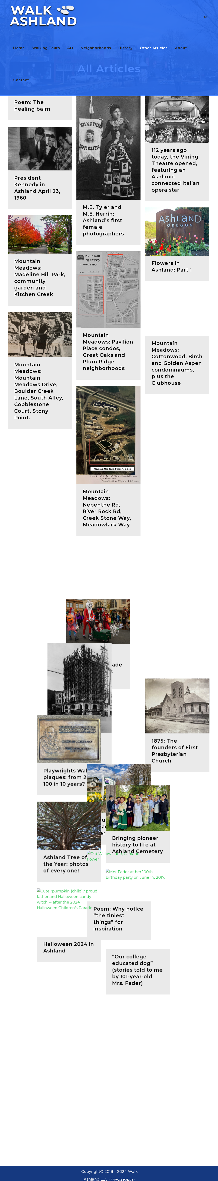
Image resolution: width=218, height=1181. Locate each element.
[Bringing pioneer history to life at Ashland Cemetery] (108, 946)
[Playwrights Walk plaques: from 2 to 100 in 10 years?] (40, 866)
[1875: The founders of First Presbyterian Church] (177, 839)
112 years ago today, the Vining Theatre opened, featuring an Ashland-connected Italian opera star (176, 170)
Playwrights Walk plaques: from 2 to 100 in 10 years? (39, 904)
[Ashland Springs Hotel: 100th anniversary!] (108, 841)
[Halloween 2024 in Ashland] (40, 1039)
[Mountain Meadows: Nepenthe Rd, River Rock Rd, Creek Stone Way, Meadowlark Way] (108, 435)
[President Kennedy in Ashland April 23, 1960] (40, 148)
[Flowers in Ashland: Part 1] (177, 231)
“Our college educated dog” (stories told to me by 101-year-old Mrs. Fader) (108, 1109)
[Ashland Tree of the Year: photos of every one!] (40, 953)
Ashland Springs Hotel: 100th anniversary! (105, 899)
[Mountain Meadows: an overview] (177, 936)
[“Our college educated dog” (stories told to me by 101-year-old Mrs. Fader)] (108, 1048)
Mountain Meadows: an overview (169, 974)
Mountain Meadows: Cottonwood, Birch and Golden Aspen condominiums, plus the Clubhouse (177, 363)
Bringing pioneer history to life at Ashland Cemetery (108, 983)
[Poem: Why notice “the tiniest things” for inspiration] (177, 1024)
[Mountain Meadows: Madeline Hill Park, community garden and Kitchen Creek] (40, 234)
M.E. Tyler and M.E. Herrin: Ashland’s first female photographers (103, 220)
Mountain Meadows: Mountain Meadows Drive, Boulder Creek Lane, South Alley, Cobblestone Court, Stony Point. (38, 391)
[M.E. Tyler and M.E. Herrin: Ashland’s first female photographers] (108, 147)
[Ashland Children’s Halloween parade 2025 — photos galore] (40, 768)
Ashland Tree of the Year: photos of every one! (36, 991)
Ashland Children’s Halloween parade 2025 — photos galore (39, 811)
